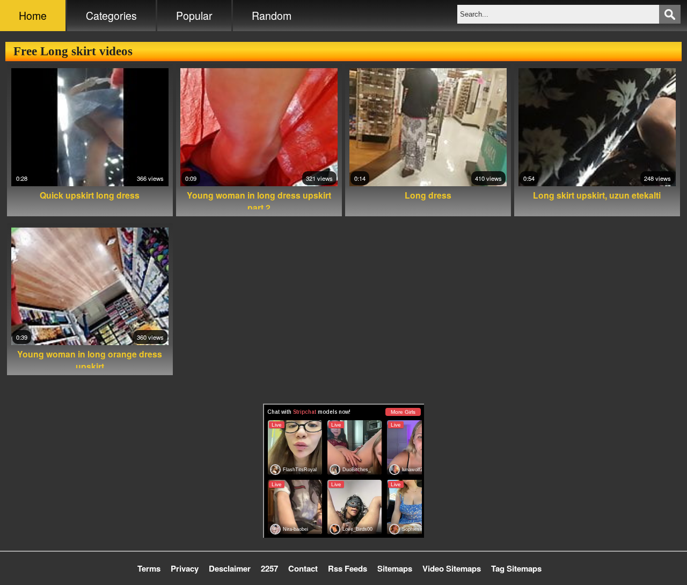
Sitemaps (394, 568)
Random (271, 15)
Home (33, 15)
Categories (111, 15)
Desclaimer (230, 568)
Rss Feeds (347, 568)
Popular (194, 15)
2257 (269, 568)
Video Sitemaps (451, 568)
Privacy (185, 568)
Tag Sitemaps (516, 568)
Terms (148, 568)
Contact (303, 568)
